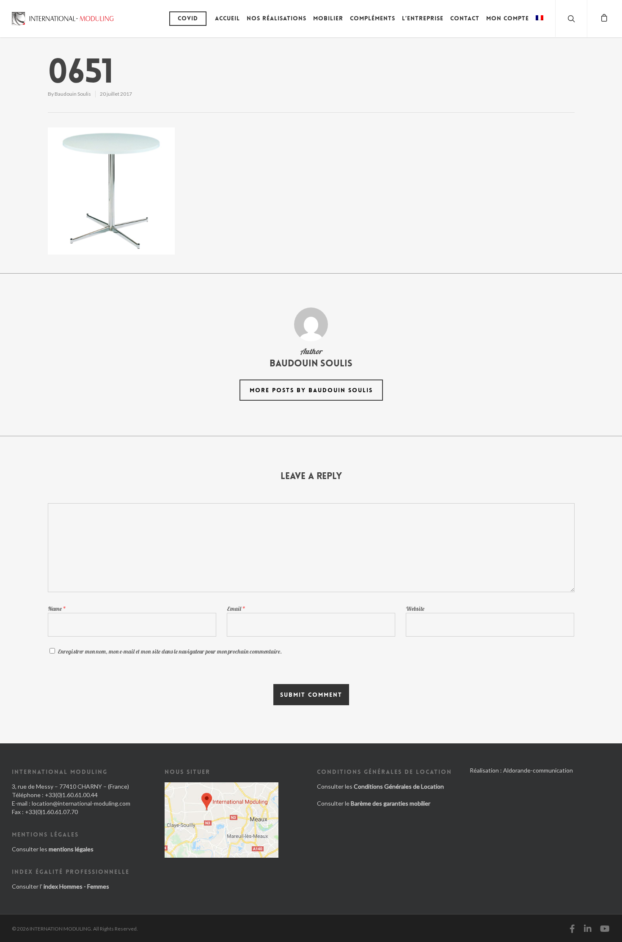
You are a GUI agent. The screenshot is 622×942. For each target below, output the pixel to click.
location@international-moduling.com (81, 803)
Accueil (227, 18)
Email (236, 608)
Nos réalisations (276, 18)
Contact (464, 18)
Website (415, 608)
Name (57, 608)
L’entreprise (422, 18)
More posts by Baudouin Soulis (311, 390)
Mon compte (507, 18)
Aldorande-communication (538, 770)
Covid (188, 18)
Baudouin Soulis (73, 94)
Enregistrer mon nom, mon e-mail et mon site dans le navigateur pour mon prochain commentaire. (170, 651)
